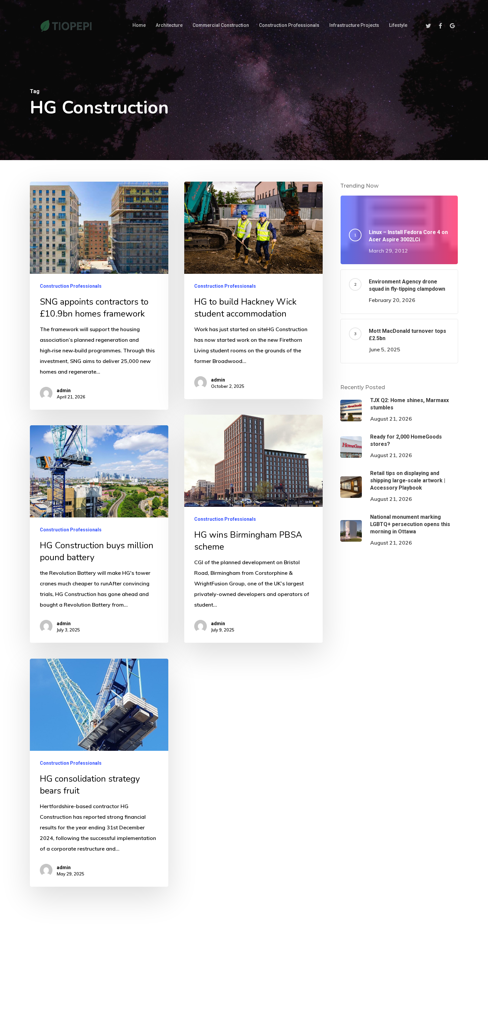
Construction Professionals (71, 286)
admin (64, 390)
